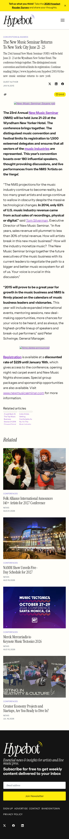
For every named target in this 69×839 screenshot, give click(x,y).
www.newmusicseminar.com (23, 393)
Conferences (10, 493)
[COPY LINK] (5, 94)
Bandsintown (51, 808)
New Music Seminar (43, 113)
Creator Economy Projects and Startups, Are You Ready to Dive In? (26, 708)
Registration (12, 357)
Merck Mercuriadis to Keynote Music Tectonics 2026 (22, 639)
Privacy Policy (13, 814)
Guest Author (10, 82)
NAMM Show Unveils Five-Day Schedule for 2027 (20, 570)
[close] (65, 5)
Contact (34, 808)
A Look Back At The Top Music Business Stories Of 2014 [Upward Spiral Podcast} (10, 419)
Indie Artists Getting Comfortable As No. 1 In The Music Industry (25, 419)
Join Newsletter (34, 796)
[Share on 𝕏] (50, 84)
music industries (37, 149)
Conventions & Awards (15, 37)
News (6, 507)
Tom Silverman (37, 220)
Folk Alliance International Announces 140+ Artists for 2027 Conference (28, 500)
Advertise (21, 808)
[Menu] (62, 20)
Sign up (8, 808)
